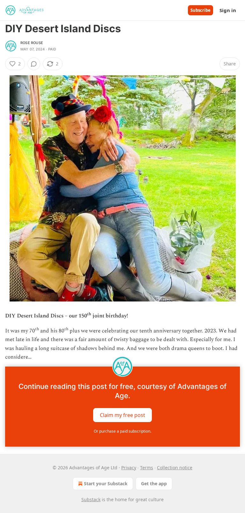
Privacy (128, 468)
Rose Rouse (31, 43)
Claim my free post (122, 415)
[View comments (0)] (33, 63)
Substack (90, 499)
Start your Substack (106, 483)
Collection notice (174, 468)
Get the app (154, 483)
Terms (146, 468)
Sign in (227, 10)
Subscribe (200, 10)
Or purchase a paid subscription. (122, 431)
